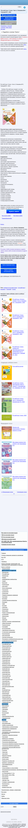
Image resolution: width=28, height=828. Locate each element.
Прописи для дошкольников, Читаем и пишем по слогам (19, 429)
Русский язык (5, 574)
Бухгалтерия (5, 712)
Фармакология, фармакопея (9, 728)
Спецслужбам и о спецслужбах (10, 768)
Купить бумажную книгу (9, 264)
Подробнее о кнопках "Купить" (11, 32)
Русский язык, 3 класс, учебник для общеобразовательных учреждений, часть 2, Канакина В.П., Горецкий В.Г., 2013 (19, 350)
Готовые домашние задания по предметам (12, 555)
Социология (5, 591)
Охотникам (5, 736)
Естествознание (6, 628)
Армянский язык (6, 658)
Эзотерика (5, 721)
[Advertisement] (14, 68)
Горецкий (8, 289)
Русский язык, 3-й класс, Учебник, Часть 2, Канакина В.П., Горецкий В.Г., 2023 (19, 301)
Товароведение (6, 718)
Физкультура (5, 616)
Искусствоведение (7, 588)
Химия (4, 581)
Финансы (4, 711)
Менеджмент (5, 705)
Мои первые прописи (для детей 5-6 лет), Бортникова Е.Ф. (19, 461)
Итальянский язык (6, 651)
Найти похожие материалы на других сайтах (8, 22)
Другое (3, 794)
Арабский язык (6, 668)
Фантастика (5, 771)
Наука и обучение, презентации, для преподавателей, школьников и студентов (12, 564)
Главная (3, 553)
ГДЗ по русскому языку (7, 535)
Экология (4, 619)
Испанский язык (6, 647)
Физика (4, 577)
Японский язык (6, 684)
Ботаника (4, 598)
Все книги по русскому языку (9, 532)
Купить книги (14, 211)
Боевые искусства (7, 787)
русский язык (21, 287)
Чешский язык (5, 681)
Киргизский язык (6, 697)
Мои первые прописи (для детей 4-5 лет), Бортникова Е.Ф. (19, 478)
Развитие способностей (8, 761)
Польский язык (6, 677)
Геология (4, 750)
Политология (5, 584)
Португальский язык (7, 679)
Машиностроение (6, 755)
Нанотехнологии (6, 730)
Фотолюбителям (6, 723)
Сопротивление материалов (9, 640)
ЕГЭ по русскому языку (7, 537)
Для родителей (6, 635)
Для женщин (5, 757)
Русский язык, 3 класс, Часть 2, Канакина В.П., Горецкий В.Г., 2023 (18, 316)
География (5, 626)
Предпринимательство (8, 716)
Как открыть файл (17, 215)
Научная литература (7, 637)
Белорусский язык (6, 656)
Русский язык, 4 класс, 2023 (19, 415)
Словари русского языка (8, 544)
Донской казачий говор (8, 686)
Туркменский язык (6, 698)
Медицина (4, 766)
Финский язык (5, 691)
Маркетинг (5, 707)
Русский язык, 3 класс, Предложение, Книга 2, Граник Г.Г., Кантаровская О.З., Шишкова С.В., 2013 (19, 385)
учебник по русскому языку (10, 287)
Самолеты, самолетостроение (10, 735)
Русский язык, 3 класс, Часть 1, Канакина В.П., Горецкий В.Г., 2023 (18, 332)
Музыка (4, 618)
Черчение (4, 607)
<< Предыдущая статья (7, 492)
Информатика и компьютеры (9, 579)
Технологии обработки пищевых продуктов (13, 743)
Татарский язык (6, 660)
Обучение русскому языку (8, 539)
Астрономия (5, 614)
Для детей (4, 586)
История (4, 605)
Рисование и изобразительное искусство (12, 639)
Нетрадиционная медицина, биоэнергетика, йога (14, 769)
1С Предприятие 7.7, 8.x (8, 773)
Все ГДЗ (3, 557)
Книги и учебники (5, 567)
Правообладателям (7, 218)
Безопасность (5, 783)
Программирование (7, 764)
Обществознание (6, 623)
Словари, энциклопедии (8, 782)
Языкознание (5, 693)
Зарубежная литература (8, 630)
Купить (2, 224)
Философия (5, 611)
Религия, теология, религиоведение (11, 621)
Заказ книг (5, 752)
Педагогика (5, 593)
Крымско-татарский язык (8, 665)
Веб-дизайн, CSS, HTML (8, 775)
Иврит (3, 688)
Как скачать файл (6, 215)
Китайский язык (6, 690)
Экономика (5, 709)
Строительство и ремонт (8, 740)
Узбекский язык (6, 661)
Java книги (5, 753)
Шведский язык (6, 683)
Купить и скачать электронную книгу (8, 270)
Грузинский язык (6, 695)
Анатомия (4, 596)
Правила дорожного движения (10, 595)
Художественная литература (9, 600)
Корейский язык (6, 663)
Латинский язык (6, 653)
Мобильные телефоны (8, 738)
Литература (5, 575)
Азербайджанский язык (8, 667)
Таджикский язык (6, 702)
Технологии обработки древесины (11, 745)
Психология (5, 609)
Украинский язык (6, 654)
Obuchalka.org (7, 824)
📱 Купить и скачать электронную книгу (9, 18)
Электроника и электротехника (10, 726)
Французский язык (6, 646)
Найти (3, 796)
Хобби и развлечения (7, 725)
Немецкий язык (6, 649)
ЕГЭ (2, 559)
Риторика (4, 602)
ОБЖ (3, 603)
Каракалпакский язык (7, 700)
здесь (24, 44)
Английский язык (6, 644)
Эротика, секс (5, 780)
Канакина (3, 289)
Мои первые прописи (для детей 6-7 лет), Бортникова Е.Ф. (19, 444)
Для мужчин (5, 776)
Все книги (3, 792)
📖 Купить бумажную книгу (8, 15)
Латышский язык (6, 676)
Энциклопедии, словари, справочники (11, 789)
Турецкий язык (6, 670)
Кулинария (5, 785)
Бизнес (4, 714)
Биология (4, 582)
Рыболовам (5, 778)
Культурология (6, 633)
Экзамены (4, 561)
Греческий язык (6, 674)
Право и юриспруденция (8, 612)
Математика (5, 572)
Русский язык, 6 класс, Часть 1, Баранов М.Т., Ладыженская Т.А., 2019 (19, 400)
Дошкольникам (6, 568)
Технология (5, 589)
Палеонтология (6, 625)
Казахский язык (6, 672)
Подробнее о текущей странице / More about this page (6, 27)
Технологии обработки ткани (9, 742)
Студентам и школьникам (8, 632)
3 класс (14, 289)
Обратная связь (5, 798)
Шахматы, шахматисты (8, 762)
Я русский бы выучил (18, 366)
